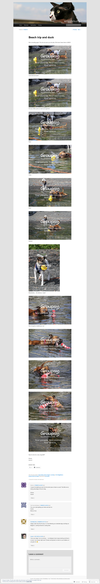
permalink (47, 476)
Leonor (31, 536)
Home (20, 25)
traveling (52, 475)
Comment (66, 570)
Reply (32, 498)
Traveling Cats (33, 521)
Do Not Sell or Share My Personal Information (60, 579)
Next (79, 29)
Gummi (45, 475)
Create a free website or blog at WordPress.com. (40, 579)
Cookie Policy (29, 581)
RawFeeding (33, 25)
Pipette (48, 475)
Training (39, 25)
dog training (40, 475)
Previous (74, 29)
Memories (26, 25)
